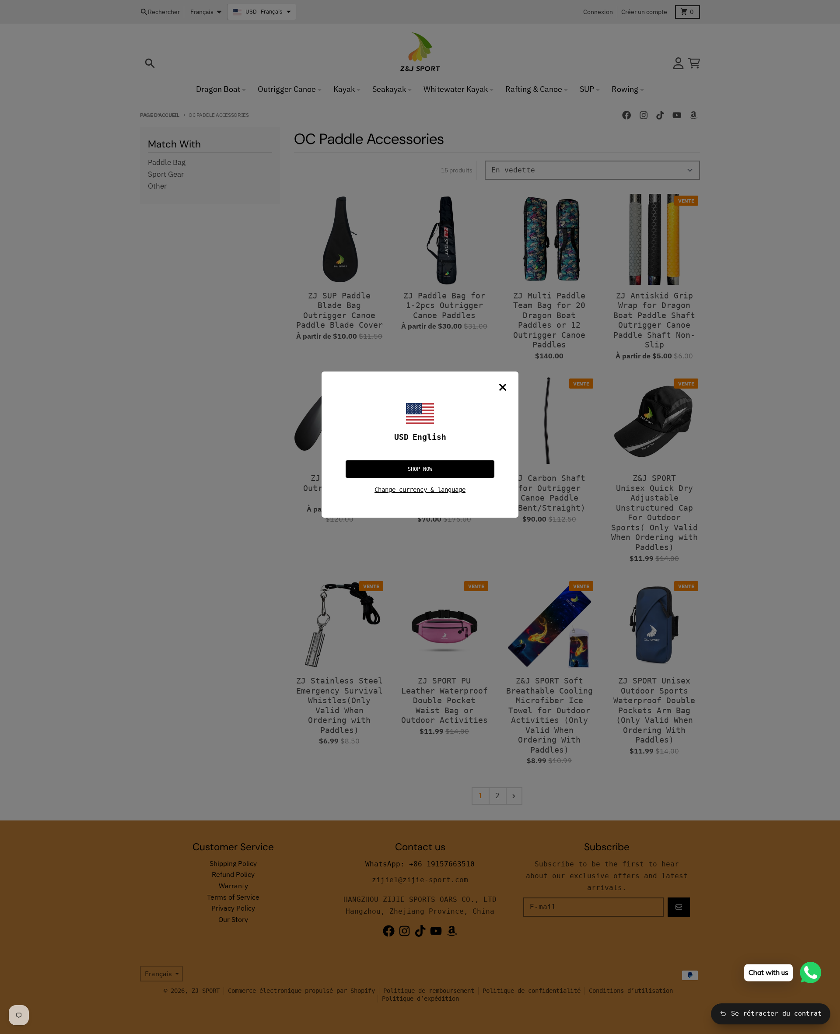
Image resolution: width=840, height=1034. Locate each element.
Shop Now (420, 469)
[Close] (502, 387)
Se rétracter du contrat (776, 1013)
